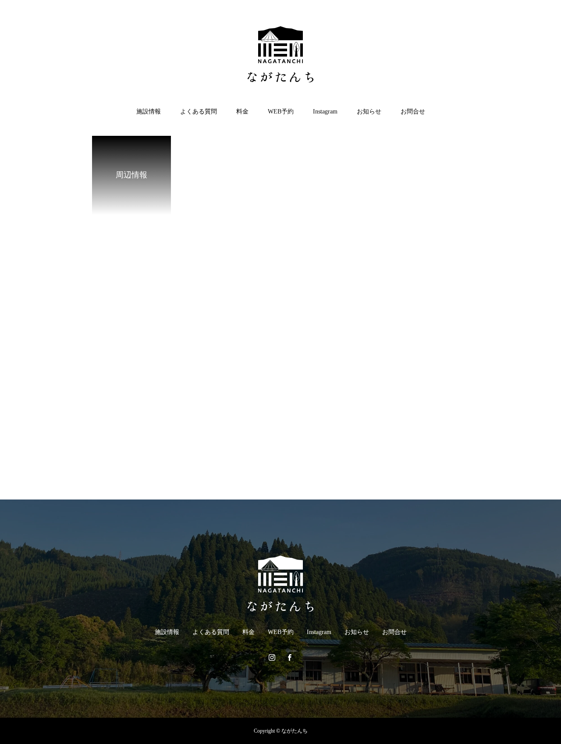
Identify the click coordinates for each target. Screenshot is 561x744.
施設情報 (148, 111)
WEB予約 (281, 111)
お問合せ (413, 111)
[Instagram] (271, 657)
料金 (242, 111)
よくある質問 (198, 111)
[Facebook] (289, 657)
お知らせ (369, 111)
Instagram (325, 111)
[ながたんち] (280, 54)
